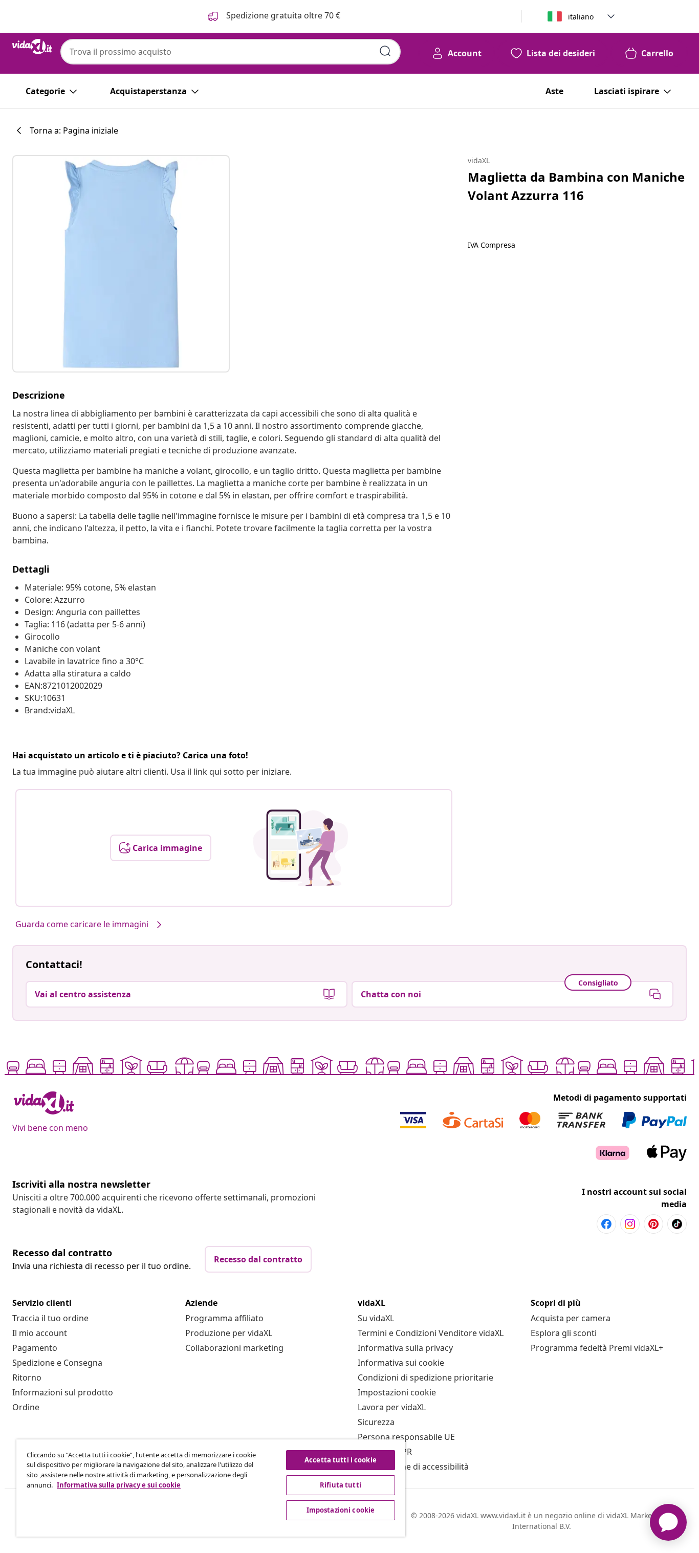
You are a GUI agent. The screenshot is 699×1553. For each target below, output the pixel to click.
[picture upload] (300, 847)
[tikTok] (677, 1224)
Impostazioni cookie (397, 1392)
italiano (581, 16)
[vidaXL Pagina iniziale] (32, 46)
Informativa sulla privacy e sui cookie (119, 1485)
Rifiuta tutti (340, 1485)
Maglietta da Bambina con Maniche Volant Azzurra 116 (576, 186)
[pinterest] (653, 1224)
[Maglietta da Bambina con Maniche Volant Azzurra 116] (121, 263)
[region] (210, 1488)
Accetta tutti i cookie (340, 1459)
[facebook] (606, 1224)
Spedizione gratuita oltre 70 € (282, 15)
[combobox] (230, 51)
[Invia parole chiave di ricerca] (385, 51)
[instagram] (630, 1224)
